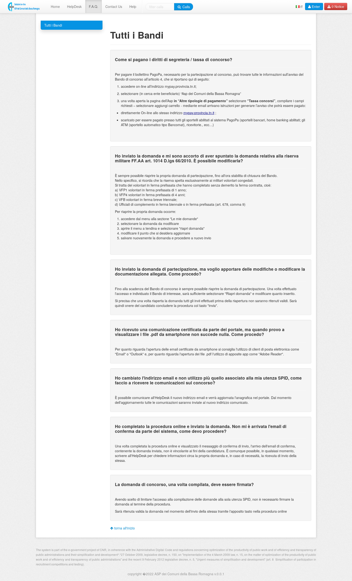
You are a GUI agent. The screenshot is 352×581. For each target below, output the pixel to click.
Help (132, 6)
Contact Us (113, 6)
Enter (315, 6)
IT (301, 7)
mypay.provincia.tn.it (198, 112)
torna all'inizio (124, 528)
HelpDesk (74, 6)
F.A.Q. (93, 6)
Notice (338, 6)
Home (55, 6)
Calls (186, 6)
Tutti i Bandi (53, 25)
